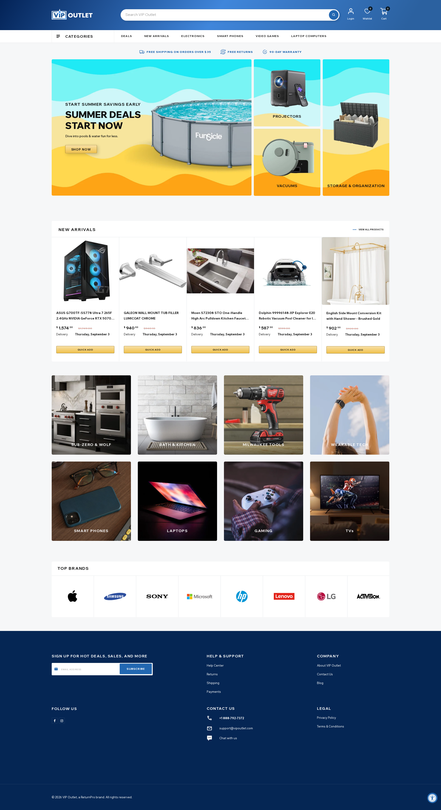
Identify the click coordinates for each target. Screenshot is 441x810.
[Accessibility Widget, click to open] (432, 798)
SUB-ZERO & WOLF (91, 444)
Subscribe (136, 668)
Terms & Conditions (330, 726)
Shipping (213, 683)
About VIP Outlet (329, 665)
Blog (320, 683)
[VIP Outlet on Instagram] (62, 720)
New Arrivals (156, 36)
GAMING (263, 530)
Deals (126, 36)
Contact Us (325, 674)
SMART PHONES (91, 530)
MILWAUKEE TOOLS (264, 444)
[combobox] (230, 15)
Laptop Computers (309, 36)
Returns (212, 674)
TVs (350, 530)
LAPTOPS (177, 530)
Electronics (193, 36)
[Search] (334, 15)
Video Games (267, 36)
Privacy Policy (326, 717)
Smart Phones (230, 36)
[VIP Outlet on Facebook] (55, 720)
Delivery (62, 334)
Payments (214, 691)
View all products (371, 229)
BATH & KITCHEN (177, 444)
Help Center (215, 665)
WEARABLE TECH (349, 444)
